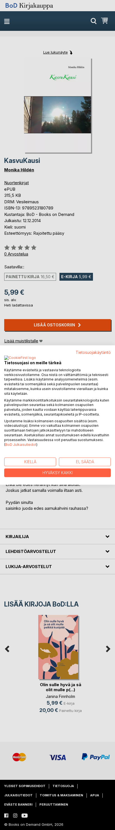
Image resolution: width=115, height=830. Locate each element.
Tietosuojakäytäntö (93, 352)
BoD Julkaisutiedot (20, 444)
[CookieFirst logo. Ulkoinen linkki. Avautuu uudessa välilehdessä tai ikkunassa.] (20, 357)
